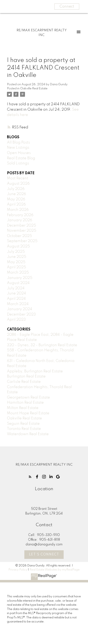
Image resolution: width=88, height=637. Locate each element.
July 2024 (16, 288)
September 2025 (22, 241)
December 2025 (21, 225)
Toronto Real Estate (24, 429)
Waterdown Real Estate (28, 434)
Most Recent (17, 178)
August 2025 (18, 246)
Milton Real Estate (22, 408)
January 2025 (19, 278)
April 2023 (16, 319)
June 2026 (16, 194)
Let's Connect (44, 554)
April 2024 (16, 299)
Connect (67, 6)
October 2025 (19, 236)
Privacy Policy (17, 569)
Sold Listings (18, 163)
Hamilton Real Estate (25, 402)
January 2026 (19, 220)
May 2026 (16, 199)
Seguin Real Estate (23, 424)
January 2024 (19, 309)
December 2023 (21, 314)
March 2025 (18, 272)
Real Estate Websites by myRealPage (54, 569)
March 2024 (18, 304)
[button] (30, 477)
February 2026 (20, 215)
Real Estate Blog (21, 158)
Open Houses (19, 153)
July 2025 (16, 252)
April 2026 (16, 204)
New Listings (18, 147)
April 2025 (16, 267)
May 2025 (16, 262)
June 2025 (16, 257)
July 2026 (16, 189)
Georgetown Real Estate (28, 397)
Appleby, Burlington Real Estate (35, 371)
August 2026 (18, 183)
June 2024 (16, 293)
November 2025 (21, 231)
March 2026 (18, 210)
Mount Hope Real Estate (28, 413)
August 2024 (18, 283)
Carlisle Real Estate (24, 382)
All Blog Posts (18, 142)
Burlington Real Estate (26, 376)
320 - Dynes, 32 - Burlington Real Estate (42, 345)
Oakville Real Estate (33, 88)
